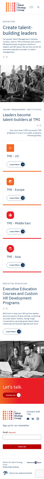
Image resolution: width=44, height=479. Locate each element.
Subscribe (22, 447)
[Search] (38, 7)
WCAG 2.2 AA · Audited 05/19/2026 (20, 473)
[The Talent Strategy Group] (16, 7)
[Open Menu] (31, 7)
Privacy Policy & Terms (11, 467)
